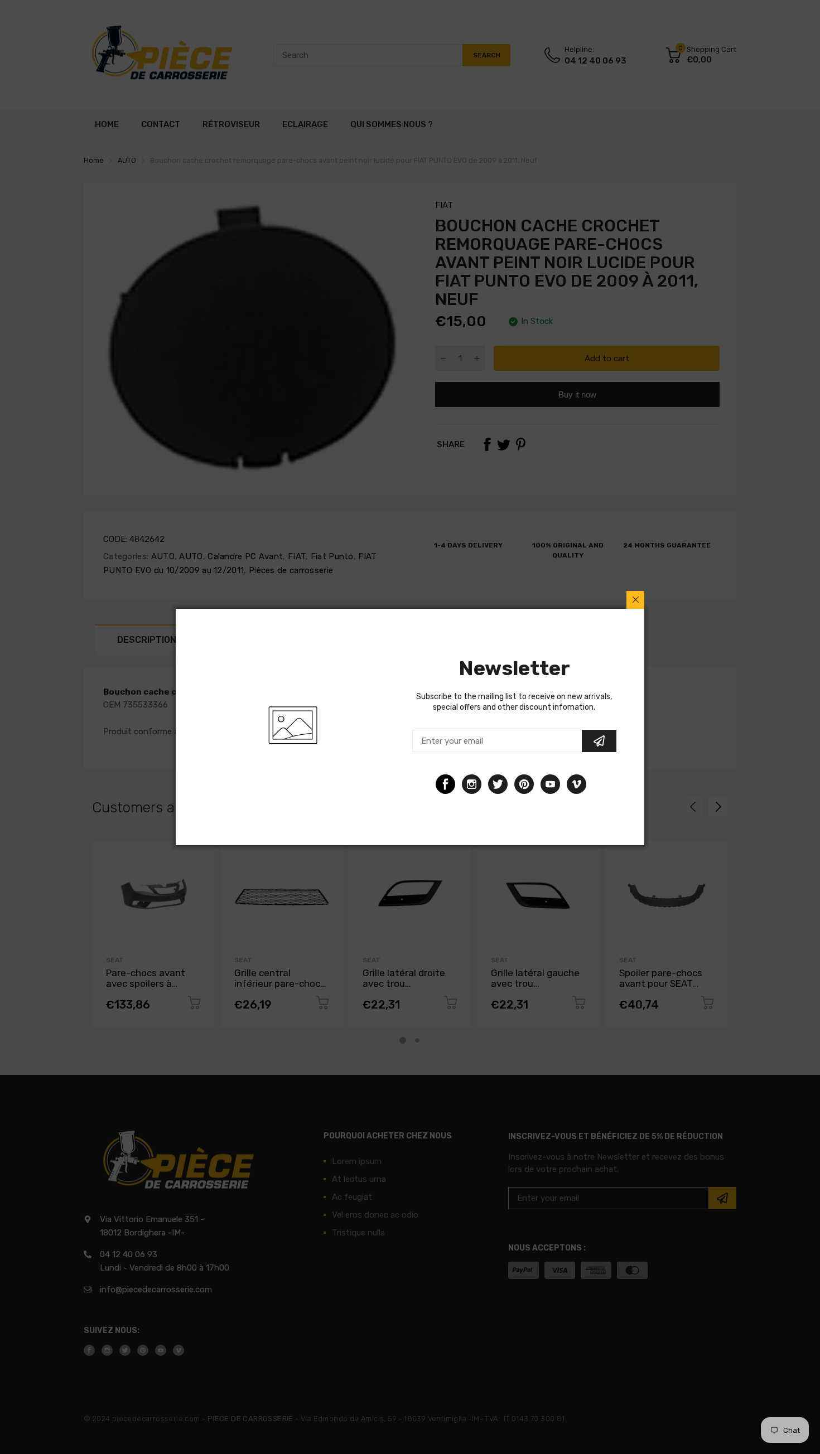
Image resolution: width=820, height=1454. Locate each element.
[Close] (635, 600)
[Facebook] (445, 784)
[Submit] (599, 741)
